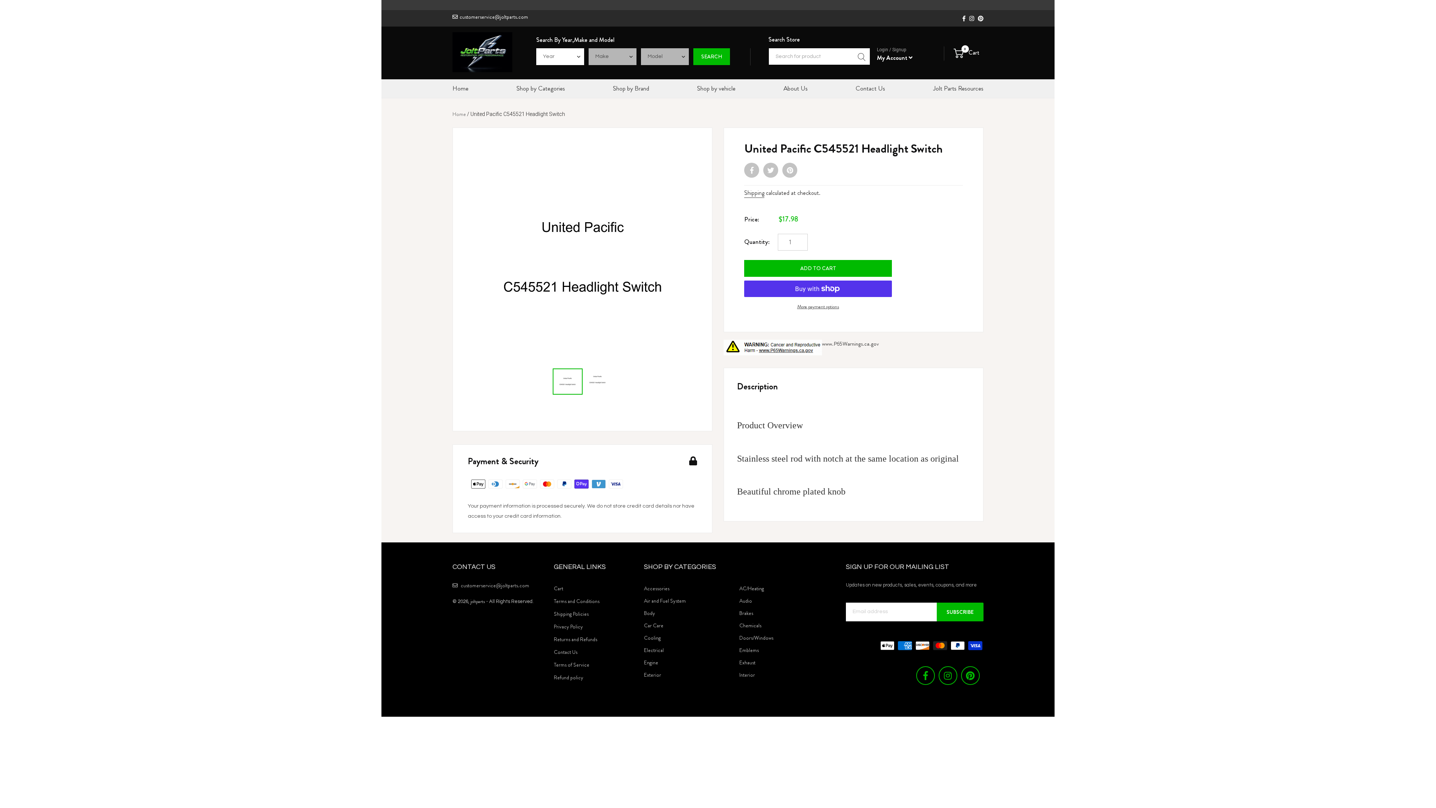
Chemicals (750, 625)
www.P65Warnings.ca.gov (850, 344)
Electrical (654, 650)
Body (649, 613)
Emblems (749, 650)
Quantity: (757, 241)
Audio (745, 601)
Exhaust (747, 662)
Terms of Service (571, 664)
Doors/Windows (756, 638)
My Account (893, 57)
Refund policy (568, 677)
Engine (651, 662)
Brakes (746, 613)
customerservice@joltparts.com (494, 17)
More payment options (818, 306)
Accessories (656, 588)
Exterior (652, 675)
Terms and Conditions (576, 601)
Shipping (754, 193)
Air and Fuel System (665, 601)
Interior (747, 675)
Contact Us (565, 652)
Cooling (652, 638)
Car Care (653, 625)
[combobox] (819, 56)
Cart (558, 588)
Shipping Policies (571, 614)
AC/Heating (751, 588)
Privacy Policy (568, 626)
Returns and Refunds (575, 639)
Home (459, 114)
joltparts (477, 601)
